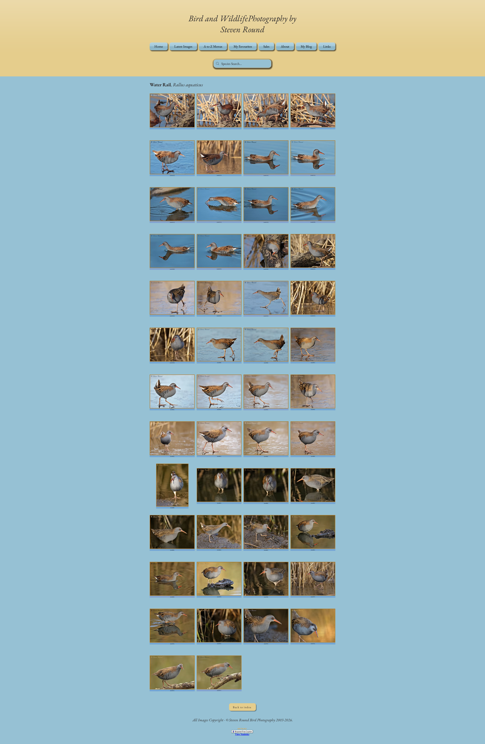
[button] (213, 46)
